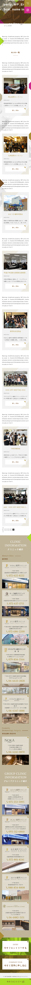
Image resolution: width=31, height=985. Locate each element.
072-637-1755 (16, 603)
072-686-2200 (16, 631)
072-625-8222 (16, 575)
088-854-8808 (16, 887)
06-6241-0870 (16, 752)
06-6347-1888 (17, 711)
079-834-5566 (16, 659)
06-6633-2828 (16, 681)
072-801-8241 (16, 859)
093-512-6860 (17, 831)
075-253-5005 (16, 802)
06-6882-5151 (16, 917)
